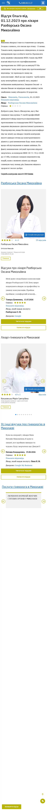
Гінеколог (5, 258)
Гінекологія (23, 97)
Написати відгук (23, 327)
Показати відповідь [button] (10, 99)
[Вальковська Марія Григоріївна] (23, 376)
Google (18, 316)
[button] (42, 794)
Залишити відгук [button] (12, 807)
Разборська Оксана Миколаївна (22, 103)
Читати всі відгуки (23, 321)
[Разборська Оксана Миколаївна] (23, 225)
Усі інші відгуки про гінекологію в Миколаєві (23, 426)
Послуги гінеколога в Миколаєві (22, 487)
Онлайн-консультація (36, 235)
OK (40, 8)
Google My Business (23, 465)
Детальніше (31, 8)
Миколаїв (12, 97)
